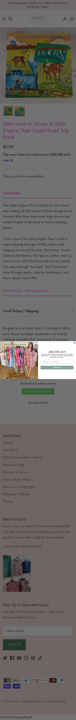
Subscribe (57, 367)
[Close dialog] (74, 343)
